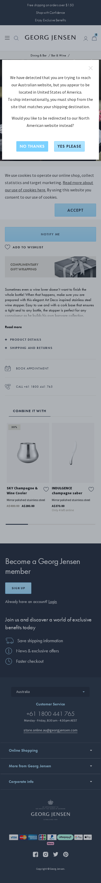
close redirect (90, 68)
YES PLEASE (69, 146)
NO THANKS (32, 146)
